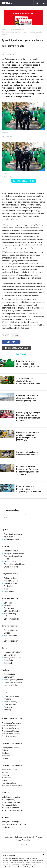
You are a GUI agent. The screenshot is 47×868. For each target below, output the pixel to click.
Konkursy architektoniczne (13, 810)
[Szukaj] (37, 3)
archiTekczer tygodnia (11, 797)
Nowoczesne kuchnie (13, 682)
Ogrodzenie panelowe (13, 556)
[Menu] (43, 3)
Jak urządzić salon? (12, 652)
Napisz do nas (8, 827)
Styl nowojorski (10, 636)
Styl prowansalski (11, 619)
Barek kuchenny (10, 702)
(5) (25, 181)
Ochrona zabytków (9, 805)
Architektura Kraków (10, 726)
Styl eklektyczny (11, 630)
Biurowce (6, 756)
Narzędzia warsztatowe (14, 553)
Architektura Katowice (11, 734)
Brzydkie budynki (9, 736)
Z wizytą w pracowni (10, 808)
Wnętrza (39, 837)
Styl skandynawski (12, 611)
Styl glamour (9, 608)
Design (18, 840)
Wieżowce (6, 778)
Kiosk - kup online (23, 13)
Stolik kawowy (10, 704)
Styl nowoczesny (11, 641)
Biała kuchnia (9, 674)
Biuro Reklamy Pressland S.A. (14, 824)
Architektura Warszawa (11, 723)
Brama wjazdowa (11, 567)
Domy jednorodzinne (10, 748)
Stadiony (5, 753)
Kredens (7, 699)
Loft (5, 616)
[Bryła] (7, 3)
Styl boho (8, 603)
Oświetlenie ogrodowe (13, 534)
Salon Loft (8, 663)
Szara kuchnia (9, 677)
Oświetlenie (9, 591)
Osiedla (5, 750)
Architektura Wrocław (11, 728)
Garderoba (8, 586)
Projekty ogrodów (11, 539)
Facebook (23, 845)
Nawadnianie (9, 537)
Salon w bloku (10, 655)
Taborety (7, 710)
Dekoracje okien (10, 583)
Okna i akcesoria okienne (14, 564)
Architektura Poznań (10, 731)
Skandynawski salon (12, 658)
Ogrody (31, 837)
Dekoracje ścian (10, 578)
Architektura (26, 840)
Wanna (6, 589)
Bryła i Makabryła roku (11, 802)
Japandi (7, 638)
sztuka (15, 335)
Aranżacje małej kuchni (13, 680)
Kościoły (5, 775)
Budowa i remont (21, 837)
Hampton (7, 605)
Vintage (7, 633)
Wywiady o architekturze (12, 786)
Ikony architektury (9, 770)
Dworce (5, 758)
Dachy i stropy (10, 561)
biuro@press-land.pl (10, 822)
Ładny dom (9, 837)
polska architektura (16, 30)
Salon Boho (8, 660)
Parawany (8, 707)
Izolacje (7, 559)
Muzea (5, 772)
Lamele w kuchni (11, 685)
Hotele (4, 780)
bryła (4, 30)
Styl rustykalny (10, 613)
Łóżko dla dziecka (11, 696)
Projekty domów (11, 551)
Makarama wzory (11, 581)
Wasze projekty (8, 800)
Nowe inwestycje (9, 783)
